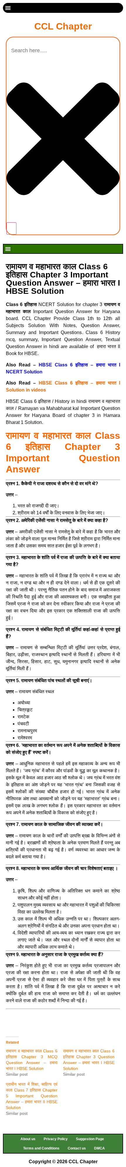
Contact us (77, 1148)
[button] (8, 8)
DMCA (99, 1148)
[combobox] (63, 50)
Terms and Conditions (41, 1148)
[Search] (11, 228)
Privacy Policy (56, 1139)
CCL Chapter (63, 26)
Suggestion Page (90, 1139)
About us (28, 1139)
